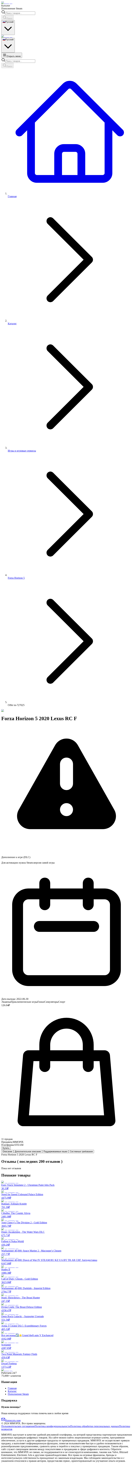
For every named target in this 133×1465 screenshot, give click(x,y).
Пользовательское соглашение (18, 1426)
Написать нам (13, 1420)
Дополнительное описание (28, 1151)
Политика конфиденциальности (52, 1426)
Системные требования (81, 1151)
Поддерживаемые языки (55, 1151)
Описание (7, 1151)
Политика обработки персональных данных (94, 1426)
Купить (6, 1148)
